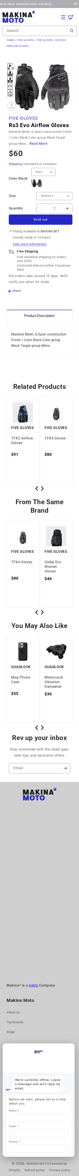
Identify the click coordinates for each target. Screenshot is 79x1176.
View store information (30, 244)
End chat (12, 1047)
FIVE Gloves (25, 40)
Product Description (39, 316)
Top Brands (15, 1022)
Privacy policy (59, 1170)
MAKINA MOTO (37, 1163)
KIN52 (33, 985)
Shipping (15, 164)
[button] (63, 17)
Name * (14, 1110)
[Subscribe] (65, 768)
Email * (13, 1126)
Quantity (16, 208)
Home (10, 40)
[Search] (72, 31)
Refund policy (35, 1170)
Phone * (14, 1141)
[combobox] (39, 31)
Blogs (11, 1032)
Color (18, 178)
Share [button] (16, 291)
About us (13, 1012)
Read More (38, 143)
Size (12, 196)
